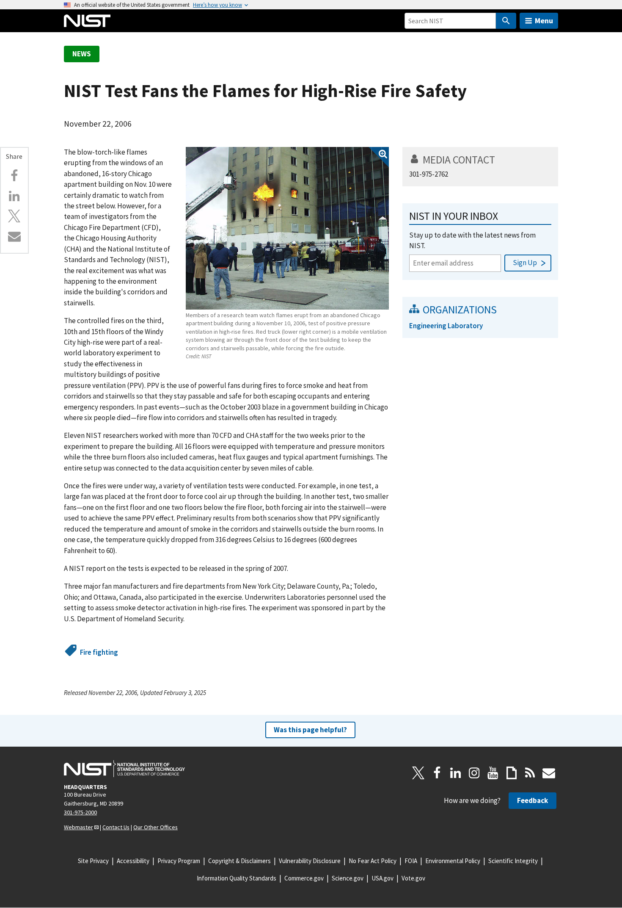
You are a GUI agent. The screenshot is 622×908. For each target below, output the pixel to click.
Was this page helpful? (310, 729)
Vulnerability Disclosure (310, 861)
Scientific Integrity (513, 861)
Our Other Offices (155, 827)
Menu (544, 20)
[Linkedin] (14, 196)
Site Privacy (93, 861)
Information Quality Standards (236, 878)
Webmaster (78, 827)
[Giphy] (511, 773)
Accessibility (133, 861)
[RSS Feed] (530, 773)
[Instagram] (474, 773)
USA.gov (383, 878)
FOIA (411, 861)
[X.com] (14, 216)
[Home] (87, 21)
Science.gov (347, 878)
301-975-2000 (80, 812)
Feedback (532, 800)
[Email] (14, 236)
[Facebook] (14, 175)
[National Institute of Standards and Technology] (124, 768)
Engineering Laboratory (446, 325)
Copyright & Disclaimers (239, 861)
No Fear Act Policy (372, 861)
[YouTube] (493, 773)
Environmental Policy (452, 861)
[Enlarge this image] (287, 228)
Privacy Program (178, 861)
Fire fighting (99, 652)
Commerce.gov (304, 878)
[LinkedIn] (455, 773)
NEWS (81, 53)
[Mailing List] (548, 773)
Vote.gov (413, 878)
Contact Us (115, 827)
